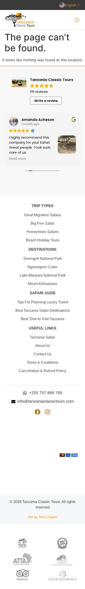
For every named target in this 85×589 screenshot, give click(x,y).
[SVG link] (76, 19)
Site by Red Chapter (43, 517)
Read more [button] (17, 159)
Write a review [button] (46, 100)
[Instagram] (47, 412)
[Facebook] (37, 412)
